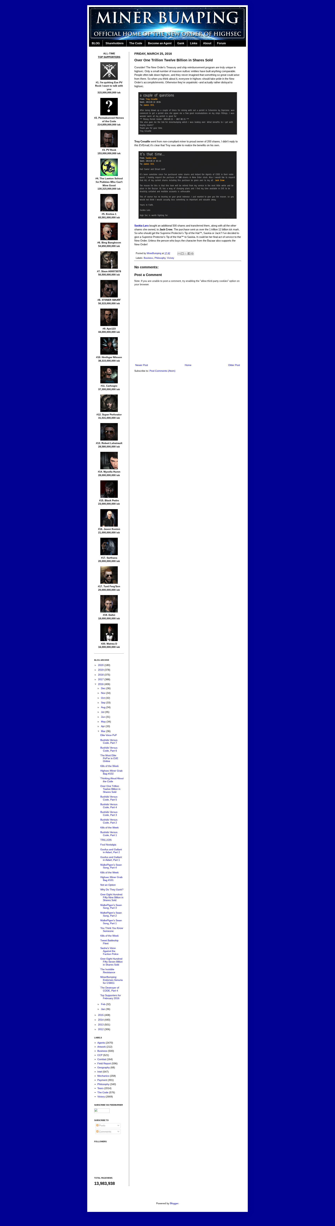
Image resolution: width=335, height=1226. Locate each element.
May (103, 721)
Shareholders (115, 43)
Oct (103, 697)
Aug (103, 707)
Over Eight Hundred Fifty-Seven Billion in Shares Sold (111, 961)
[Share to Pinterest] (192, 253)
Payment (102, 1080)
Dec (103, 688)
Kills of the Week (109, 766)
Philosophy (160, 258)
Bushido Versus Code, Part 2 (108, 821)
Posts (101, 1125)
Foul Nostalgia (108, 844)
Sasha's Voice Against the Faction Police (109, 951)
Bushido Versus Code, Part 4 (108, 806)
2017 (101, 679)
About (207, 43)
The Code (135, 43)
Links (193, 43)
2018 (101, 674)
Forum (221, 43)
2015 (101, 1015)
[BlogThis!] (182, 253)
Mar (103, 731)
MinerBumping (154, 253)
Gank (180, 43)
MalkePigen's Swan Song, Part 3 (111, 906)
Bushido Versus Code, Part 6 (108, 749)
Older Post (234, 365)
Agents (101, 1042)
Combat (101, 1059)
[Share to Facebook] (189, 253)
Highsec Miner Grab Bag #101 (111, 879)
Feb (103, 1004)
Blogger (174, 1203)
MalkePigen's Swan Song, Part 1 (111, 922)
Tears (100, 1088)
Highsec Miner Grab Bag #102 (111, 772)
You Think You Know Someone (111, 929)
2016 (101, 684)
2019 (101, 669)
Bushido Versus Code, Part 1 (108, 834)
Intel (99, 1071)
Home (188, 365)
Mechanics (103, 1075)
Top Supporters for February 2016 (110, 997)
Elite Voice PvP (108, 735)
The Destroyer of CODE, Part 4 (109, 989)
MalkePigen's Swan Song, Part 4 (111, 866)
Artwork (101, 1046)
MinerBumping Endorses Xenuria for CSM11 (111, 980)
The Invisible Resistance (107, 971)
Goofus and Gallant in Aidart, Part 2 (111, 851)
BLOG (96, 43)
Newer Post (141, 365)
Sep (103, 702)
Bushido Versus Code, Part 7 (108, 741)
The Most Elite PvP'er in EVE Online (109, 758)
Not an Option (108, 884)
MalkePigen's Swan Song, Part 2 (111, 914)
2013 (101, 1024)
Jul (103, 712)
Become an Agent (160, 43)
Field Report (104, 1063)
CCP (99, 1055)
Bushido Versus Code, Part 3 (108, 813)
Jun (103, 716)
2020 (101, 665)
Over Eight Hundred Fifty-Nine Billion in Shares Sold (111, 897)
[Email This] (179, 253)
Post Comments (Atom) (162, 370)
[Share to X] (185, 253)
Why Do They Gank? (111, 889)
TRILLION (105, 839)
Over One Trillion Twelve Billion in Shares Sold (110, 789)
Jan (103, 1009)
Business (148, 258)
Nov (103, 693)
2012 (101, 1029)
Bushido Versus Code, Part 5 (108, 798)
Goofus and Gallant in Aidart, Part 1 (111, 858)
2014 (101, 1019)
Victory (170, 258)
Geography (103, 1067)
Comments (104, 1131)
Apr (103, 726)
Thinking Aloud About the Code (112, 780)
